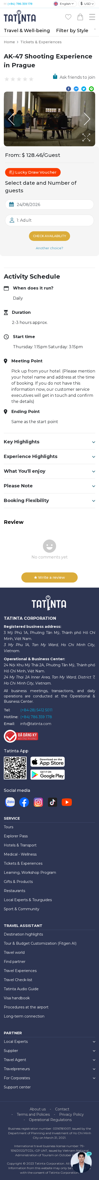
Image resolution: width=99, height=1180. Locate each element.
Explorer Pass (16, 836)
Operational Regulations (50, 1119)
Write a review (51, 577)
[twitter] (83, 89)
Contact (62, 1109)
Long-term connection (24, 1016)
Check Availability (49, 236)
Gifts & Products (18, 881)
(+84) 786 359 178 (20, 4)
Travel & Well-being (27, 30)
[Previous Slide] (11, 119)
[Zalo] (10, 802)
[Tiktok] (52, 802)
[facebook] (68, 89)
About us (38, 1109)
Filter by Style (72, 30)
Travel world (14, 952)
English (65, 4)
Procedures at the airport (26, 1007)
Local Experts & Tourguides (28, 900)
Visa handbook (17, 998)
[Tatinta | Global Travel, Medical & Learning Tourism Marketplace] (20, 16)
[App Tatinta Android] (47, 775)
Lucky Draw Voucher (36, 172)
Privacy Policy (71, 1114)
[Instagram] (38, 802)
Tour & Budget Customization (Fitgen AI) (40, 943)
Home (9, 42)
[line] (91, 89)
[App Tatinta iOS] (47, 762)
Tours (8, 827)
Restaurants (14, 890)
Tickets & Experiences (41, 42)
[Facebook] (24, 802)
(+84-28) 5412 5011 (36, 710)
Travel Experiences (20, 970)
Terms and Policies (33, 1114)
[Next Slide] (87, 119)
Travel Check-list (18, 980)
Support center (17, 1087)
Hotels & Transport (20, 845)
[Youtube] (67, 802)
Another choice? (49, 248)
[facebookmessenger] (76, 89)
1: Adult (24, 220)
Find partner (14, 961)
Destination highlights (23, 934)
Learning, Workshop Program (30, 872)
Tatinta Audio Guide (21, 989)
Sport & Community (21, 909)
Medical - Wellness (20, 854)
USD (85, 3)
